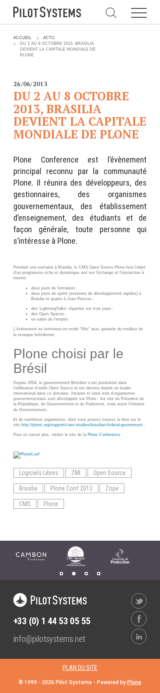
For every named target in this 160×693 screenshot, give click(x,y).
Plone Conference (104, 434)
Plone (51, 503)
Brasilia (28, 488)
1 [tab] (61, 573)
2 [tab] (74, 573)
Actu (49, 38)
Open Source (109, 472)
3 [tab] (86, 573)
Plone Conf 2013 (71, 488)
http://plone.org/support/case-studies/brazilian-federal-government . (83, 425)
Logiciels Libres (38, 472)
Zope (112, 488)
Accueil (22, 38)
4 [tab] (98, 573)
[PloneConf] (26, 455)
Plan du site (80, 667)
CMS (25, 503)
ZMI (75, 472)
